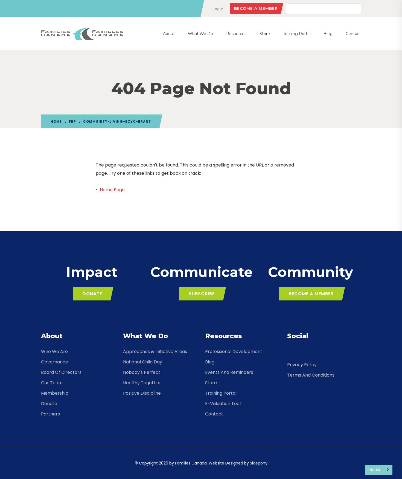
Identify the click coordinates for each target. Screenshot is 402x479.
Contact (353, 33)
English (374, 469)
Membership (54, 393)
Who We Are (54, 351)
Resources (236, 33)
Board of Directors (61, 372)
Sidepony (258, 463)
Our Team (52, 383)
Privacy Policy (302, 365)
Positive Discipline (142, 393)
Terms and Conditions (310, 375)
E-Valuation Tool (223, 403)
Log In (218, 9)
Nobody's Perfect (141, 372)
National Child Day (142, 362)
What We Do (200, 33)
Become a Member (256, 8)
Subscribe (202, 294)
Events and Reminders (229, 372)
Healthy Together (142, 383)
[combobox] (378, 470)
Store (265, 33)
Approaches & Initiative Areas (155, 351)
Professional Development (233, 351)
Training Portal (296, 33)
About (169, 33)
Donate (92, 294)
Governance (54, 362)
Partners (50, 414)
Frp (72, 121)
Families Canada (191, 463)
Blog (328, 33)
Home (56, 121)
